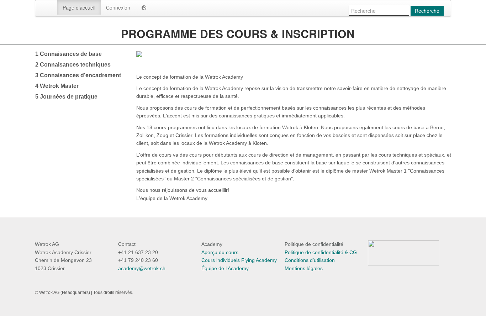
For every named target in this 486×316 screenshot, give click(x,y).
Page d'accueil (79, 7)
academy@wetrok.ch (141, 268)
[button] (144, 7)
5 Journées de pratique (66, 97)
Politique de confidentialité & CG (321, 252)
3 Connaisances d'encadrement (78, 75)
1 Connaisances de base (68, 54)
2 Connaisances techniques (73, 65)
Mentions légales (304, 268)
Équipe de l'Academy (225, 268)
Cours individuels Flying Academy (239, 260)
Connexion (118, 7)
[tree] (80, 75)
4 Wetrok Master (57, 86)
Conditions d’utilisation (310, 260)
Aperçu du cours (219, 252)
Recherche (427, 10)
